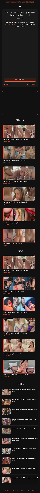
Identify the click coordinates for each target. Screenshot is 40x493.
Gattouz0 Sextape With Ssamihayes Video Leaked (25, 478)
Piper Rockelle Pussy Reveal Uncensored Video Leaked (24, 390)
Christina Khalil (32, 84)
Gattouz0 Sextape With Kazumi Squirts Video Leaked (24, 449)
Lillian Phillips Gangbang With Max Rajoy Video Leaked (24, 459)
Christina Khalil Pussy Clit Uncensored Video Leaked (16, 139)
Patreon (7, 84)
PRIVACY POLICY (7, 490)
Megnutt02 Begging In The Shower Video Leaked (15, 354)
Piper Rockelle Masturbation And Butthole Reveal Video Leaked (25, 439)
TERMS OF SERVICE (15, 490)
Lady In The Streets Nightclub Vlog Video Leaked (24, 409)
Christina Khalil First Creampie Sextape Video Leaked (16, 181)
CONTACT (33, 490)
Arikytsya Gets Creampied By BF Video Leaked (24, 468)
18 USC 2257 (23, 490)
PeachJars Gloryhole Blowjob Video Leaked (13, 291)
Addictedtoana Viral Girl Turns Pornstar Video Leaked (24, 400)
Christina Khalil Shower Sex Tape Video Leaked (14, 160)
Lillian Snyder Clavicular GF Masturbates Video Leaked (24, 419)
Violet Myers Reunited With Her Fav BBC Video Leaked (16, 375)
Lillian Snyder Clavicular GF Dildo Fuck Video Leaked (16, 312)
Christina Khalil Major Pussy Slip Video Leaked (14, 223)
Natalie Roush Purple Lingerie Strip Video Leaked (15, 333)
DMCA (28, 490)
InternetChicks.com (10, 24)
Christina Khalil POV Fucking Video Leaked (13, 244)
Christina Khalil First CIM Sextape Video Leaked (15, 202)
